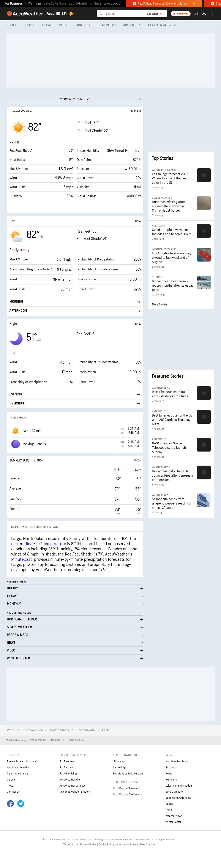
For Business (14, 4)
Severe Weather (174, 791)
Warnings (34, 4)
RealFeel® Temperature (46, 543)
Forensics (67, 4)
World (11, 730)
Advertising (84, 4)
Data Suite (51, 4)
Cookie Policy (107, 844)
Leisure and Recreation (179, 785)
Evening (15, 394)
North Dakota (85, 730)
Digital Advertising (17, 773)
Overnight (17, 403)
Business (171, 767)
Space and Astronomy (178, 798)
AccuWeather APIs (70, 779)
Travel (169, 810)
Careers (11, 779)
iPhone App (119, 761)
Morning (16, 302)
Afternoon (18, 311)
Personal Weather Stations (75, 791)
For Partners (67, 767)
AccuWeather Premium (126, 788)
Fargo (106, 730)
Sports (169, 804)
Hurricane (171, 779)
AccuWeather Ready (177, 761)
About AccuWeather (18, 767)
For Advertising (68, 773)
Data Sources (147, 844)
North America (32, 730)
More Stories (159, 304)
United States (59, 730)
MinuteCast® (22, 559)
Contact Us (13, 791)
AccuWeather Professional (128, 794)
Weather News (174, 816)
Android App (120, 767)
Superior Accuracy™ (107, 4)
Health (169, 773)
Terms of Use (71, 844)
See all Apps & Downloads (128, 773)
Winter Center (173, 822)
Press (10, 785)
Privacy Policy (88, 844)
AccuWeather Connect (72, 785)
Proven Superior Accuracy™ (22, 761)
